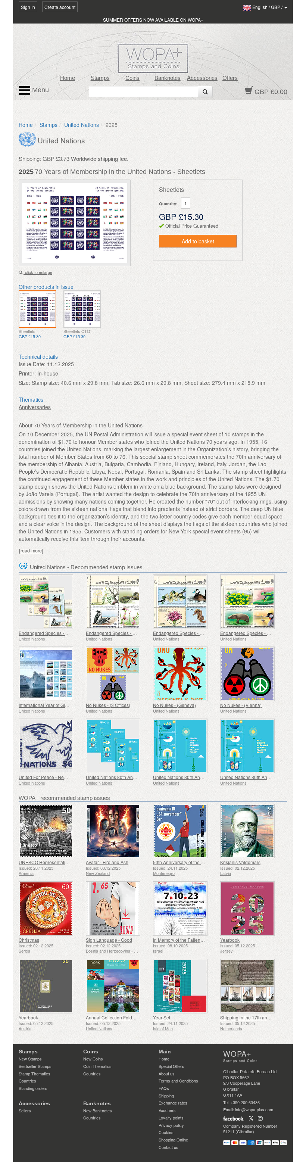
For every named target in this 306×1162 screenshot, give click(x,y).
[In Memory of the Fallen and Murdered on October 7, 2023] (184, 908)
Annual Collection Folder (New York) (123, 1017)
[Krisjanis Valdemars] (252, 831)
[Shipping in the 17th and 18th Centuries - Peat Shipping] (252, 986)
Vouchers (167, 1110)
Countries (27, 1081)
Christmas (29, 940)
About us (167, 1074)
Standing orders (33, 1088)
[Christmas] (50, 908)
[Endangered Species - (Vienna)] (252, 601)
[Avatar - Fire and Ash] (117, 831)
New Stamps (30, 1059)
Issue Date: (32, 364)
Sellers (25, 1110)
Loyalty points (171, 1118)
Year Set (161, 1017)
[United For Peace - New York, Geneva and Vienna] (50, 746)
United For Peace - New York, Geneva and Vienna (69, 777)
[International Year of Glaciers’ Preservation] (50, 674)
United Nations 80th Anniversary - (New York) (199, 777)
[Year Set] (184, 986)
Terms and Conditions (178, 1081)
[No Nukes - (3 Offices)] (117, 674)
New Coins (93, 1059)
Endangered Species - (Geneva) (186, 633)
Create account (59, 7)
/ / (268, 7)
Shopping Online (173, 1140)
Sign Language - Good (109, 940)
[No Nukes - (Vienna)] (252, 674)
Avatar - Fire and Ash (107, 862)
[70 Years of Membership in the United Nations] (37, 309)
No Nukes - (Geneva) (174, 705)
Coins (132, 78)
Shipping (166, 1096)
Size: (24, 382)
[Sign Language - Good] (117, 908)
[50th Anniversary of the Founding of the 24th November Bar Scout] (184, 831)
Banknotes (167, 78)
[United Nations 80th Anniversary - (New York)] (184, 746)
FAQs (164, 1088)
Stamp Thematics (34, 1074)
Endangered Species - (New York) (120, 633)
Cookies (166, 1132)
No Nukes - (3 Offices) (108, 705)
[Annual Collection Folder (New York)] (117, 986)
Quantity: (168, 203)
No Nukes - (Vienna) (241, 705)
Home (67, 78)
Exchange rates (173, 1103)
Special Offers (171, 1066)
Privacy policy (171, 1125)
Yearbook (230, 940)
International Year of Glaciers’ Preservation (62, 705)
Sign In (28, 7)
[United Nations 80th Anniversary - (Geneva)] (252, 746)
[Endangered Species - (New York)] (117, 601)
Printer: (27, 373)
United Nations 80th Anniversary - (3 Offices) (131, 777)
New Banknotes (97, 1110)
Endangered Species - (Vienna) (252, 633)
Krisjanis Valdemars (240, 862)
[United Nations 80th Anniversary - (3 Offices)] (117, 746)
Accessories (202, 78)
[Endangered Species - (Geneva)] (184, 601)
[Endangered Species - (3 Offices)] (50, 601)
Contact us (168, 1147)
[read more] (31, 550)
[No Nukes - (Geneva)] (184, 674)
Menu (39, 90)
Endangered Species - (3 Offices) (52, 633)
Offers (230, 78)
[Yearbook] (252, 908)
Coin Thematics (97, 1066)
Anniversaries (35, 407)
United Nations (81, 124)
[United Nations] (28, 139)
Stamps (100, 78)
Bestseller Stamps (35, 1066)
